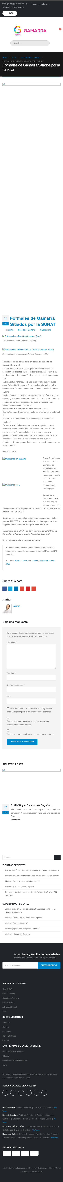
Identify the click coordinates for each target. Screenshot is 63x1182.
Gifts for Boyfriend (33, 1126)
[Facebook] (31, 20)
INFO (11, 13)
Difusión (5, 1056)
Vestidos (27, 1108)
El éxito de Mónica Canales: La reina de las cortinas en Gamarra (32, 870)
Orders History (8, 1002)
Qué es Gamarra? (20, 923)
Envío (4, 1065)
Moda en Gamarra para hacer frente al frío (22, 881)
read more (15, 820)
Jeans (19, 1108)
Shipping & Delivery (10, 998)
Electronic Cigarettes (45, 1115)
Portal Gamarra (22, 560)
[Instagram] (51, 20)
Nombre (11, 673)
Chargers (17, 1119)
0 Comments (45, 330)
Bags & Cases (45, 1119)
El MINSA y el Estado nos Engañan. (31, 805)
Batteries (6, 1119)
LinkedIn (16, 589)
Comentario (13, 642)
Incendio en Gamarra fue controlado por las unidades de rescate (32, 876)
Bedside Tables (9, 1138)
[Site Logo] (28, 30)
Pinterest (28, 589)
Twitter (10, 589)
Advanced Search (9, 1007)
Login (4, 1011)
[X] (36, 20)
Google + (22, 589)
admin (10, 330)
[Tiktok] (56, 20)
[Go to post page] (31, 785)
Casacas (37, 1108)
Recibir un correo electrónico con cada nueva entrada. (31, 734)
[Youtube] (46, 20)
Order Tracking (8, 993)
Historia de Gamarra (21, 934)
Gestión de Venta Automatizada (15, 1060)
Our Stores (6, 1031)
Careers (5, 1027)
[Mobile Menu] (5, 30)
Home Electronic (30, 1119)
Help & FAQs (7, 989)
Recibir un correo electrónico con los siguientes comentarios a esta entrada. (28, 723)
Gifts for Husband (50, 1126)
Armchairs (40, 1134)
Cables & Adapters (26, 1115)
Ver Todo (35, 1130)
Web (9, 696)
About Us (6, 1023)
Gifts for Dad (8, 1130)
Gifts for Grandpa (23, 1130)
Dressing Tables (25, 1138)
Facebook (4, 589)
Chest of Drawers (41, 1138)
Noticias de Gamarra (26, 330)
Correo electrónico (15, 685)
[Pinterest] (41, 20)
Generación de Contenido (13, 1052)
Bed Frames (52, 1134)
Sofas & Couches (26, 1134)
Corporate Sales (9, 1036)
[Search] (45, 43)
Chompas (48, 1108)
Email (33, 589)
